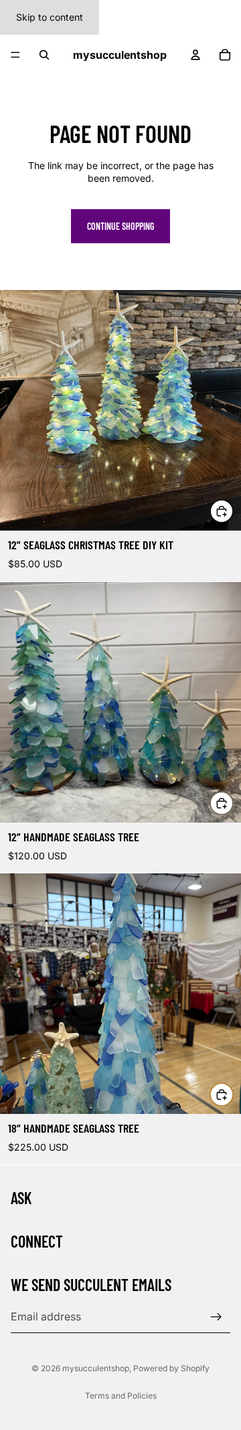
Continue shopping (120, 226)
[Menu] (15, 54)
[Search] (44, 54)
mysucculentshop (95, 1368)
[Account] (195, 54)
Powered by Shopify (171, 1368)
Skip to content (49, 17)
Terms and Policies (121, 1396)
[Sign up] (216, 1316)
